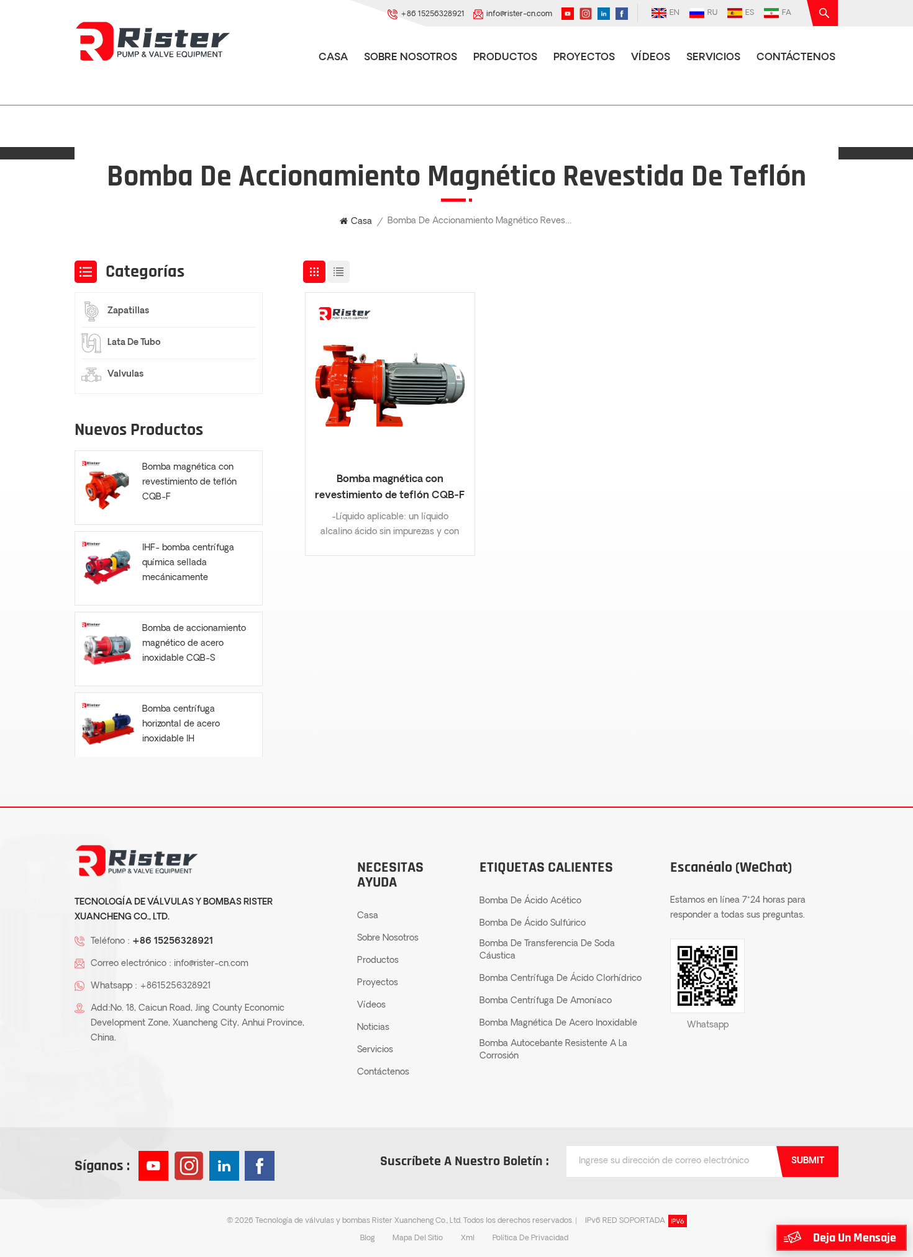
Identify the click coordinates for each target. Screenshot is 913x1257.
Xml (468, 1238)
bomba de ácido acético (530, 901)
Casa (333, 58)
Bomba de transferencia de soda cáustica (547, 950)
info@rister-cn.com (519, 14)
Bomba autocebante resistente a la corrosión (553, 1050)
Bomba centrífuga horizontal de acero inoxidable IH (181, 724)
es (749, 13)
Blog (367, 1238)
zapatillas (128, 311)
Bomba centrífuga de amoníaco (545, 1001)
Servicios (713, 58)
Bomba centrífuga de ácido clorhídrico (560, 978)
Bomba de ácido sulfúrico (532, 923)
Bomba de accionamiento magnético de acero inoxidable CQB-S (194, 643)
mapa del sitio (418, 1238)
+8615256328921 (175, 986)
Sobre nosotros (410, 58)
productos (505, 58)
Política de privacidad (530, 1238)
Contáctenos (795, 58)
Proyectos (584, 58)
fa (786, 13)
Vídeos (650, 58)
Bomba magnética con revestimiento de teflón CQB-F (390, 488)
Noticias (373, 1027)
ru (712, 13)
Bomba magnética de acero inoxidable (558, 1023)
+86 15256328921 (433, 14)
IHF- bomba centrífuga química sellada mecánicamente (188, 563)
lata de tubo (134, 342)
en (674, 13)
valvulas (125, 374)
